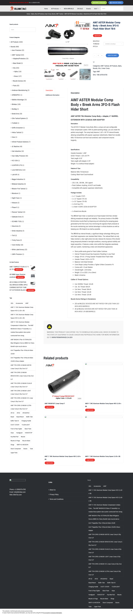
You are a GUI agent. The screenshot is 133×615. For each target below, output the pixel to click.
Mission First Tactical (18, 188)
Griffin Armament (17, 127)
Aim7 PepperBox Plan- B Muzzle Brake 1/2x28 (22, 352)
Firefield (14, 123)
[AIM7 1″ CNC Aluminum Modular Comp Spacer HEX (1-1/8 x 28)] (63, 417)
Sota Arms (15, 226)
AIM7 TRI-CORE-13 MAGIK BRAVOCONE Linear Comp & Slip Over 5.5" (22, 375)
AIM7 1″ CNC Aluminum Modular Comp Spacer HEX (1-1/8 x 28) (22, 309)
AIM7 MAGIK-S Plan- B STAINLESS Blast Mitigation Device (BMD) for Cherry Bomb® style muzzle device (22, 342)
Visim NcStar (16, 245)
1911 (12, 303)
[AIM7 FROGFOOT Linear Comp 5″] (63, 364)
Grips (12, 433)
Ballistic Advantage (18, 99)
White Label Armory (18, 249)
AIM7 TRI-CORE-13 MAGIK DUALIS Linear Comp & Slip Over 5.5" (21, 385)
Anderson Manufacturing (19, 90)
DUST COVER (15, 425)
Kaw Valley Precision (18, 156)
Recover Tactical (17, 212)
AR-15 (12, 413)
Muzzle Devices (18, 81)
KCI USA (15, 160)
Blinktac (14, 104)
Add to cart (112, 55)
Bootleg (14, 109)
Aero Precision (16, 50)
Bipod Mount (20, 417)
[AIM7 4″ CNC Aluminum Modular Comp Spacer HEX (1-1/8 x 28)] (103, 364)
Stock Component (16, 449)
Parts (14, 85)
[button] (94, 62)
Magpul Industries (17, 179)
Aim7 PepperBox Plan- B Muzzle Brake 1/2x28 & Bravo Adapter (22, 359)
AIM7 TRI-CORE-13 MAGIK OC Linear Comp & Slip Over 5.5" (22, 399)
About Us (52, 490)
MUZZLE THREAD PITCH (96, 43)
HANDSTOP (28, 433)
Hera (13, 137)
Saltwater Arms (16, 216)
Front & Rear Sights (16, 429)
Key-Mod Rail (14, 437)
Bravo (16, 76)
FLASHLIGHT (26, 425)
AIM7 (98, 71)
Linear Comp (105, 68)
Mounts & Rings (15, 441)
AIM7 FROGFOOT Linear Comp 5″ (55, 403)
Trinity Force (16, 240)
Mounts (23, 437)
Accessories (19, 303)
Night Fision (16, 198)
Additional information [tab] (52, 95)
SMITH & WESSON (22, 445)
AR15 (18, 413)
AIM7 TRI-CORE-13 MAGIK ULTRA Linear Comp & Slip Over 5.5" (21, 407)
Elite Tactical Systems (19, 118)
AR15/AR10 (25, 413)
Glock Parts (28, 429)
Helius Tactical (16, 132)
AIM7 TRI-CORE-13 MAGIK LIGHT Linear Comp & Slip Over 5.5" (21, 392)
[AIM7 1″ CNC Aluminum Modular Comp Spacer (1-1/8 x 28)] (103, 417)
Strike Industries (17, 231)
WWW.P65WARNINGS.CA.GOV (62, 337)
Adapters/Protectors (19, 58)
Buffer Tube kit (15, 421)
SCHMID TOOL (17, 221)
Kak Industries (16, 151)
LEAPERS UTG (17, 165)
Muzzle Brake (26, 441)
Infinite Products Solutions (20, 142)
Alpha (119, 66)
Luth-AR (14, 174)
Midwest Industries (18, 184)
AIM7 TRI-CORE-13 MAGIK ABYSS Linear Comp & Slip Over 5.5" (21, 367)
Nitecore (14, 202)
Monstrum (15, 193)
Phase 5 (14, 207)
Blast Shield (17, 63)
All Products (113, 66)
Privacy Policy (54, 494)
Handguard (19, 433)
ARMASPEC (16, 95)
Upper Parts (14, 453)
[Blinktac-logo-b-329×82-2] (18, 7)
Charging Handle (26, 421)
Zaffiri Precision (17, 254)
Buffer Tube (29, 417)
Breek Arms (15, 113)
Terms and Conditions (56, 499)
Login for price (97, 35)
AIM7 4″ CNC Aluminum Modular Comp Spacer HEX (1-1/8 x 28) (22, 316)
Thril (13, 235)
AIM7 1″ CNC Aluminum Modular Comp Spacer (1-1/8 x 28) (102, 456)
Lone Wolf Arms (17, 170)
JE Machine (15, 146)
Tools (31, 449)
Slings (12, 445)
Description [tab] (49, 90)
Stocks (25, 449)
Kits (99, 68)
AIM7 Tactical (104, 66)
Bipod (12, 417)
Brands (95, 68)
